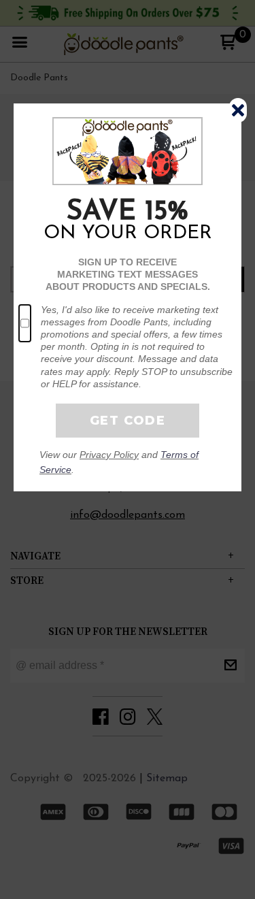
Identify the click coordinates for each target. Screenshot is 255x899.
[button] (238, 110)
